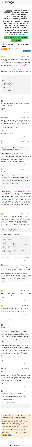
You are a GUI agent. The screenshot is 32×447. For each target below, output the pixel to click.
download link (10, 133)
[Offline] (2, 117)
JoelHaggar (6, 117)
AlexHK (5, 324)
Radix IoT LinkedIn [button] (16, 40)
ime (4, 56)
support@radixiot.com (17, 34)
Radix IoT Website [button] (9, 37)
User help (5, 48)
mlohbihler (6, 101)
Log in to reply (27, 51)
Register (5, 435)
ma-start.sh (25, 121)
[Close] (29, 416)
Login (9, 435)
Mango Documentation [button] (21, 37)
